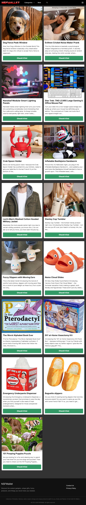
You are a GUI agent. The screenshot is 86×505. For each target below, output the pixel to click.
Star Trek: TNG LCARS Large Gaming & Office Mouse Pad (64, 101)
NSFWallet (7, 483)
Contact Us (70, 485)
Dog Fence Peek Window (15, 42)
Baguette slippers (53, 393)
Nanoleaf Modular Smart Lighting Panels (19, 101)
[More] (82, 2)
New (39, 2)
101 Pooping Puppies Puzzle (17, 453)
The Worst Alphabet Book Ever (18, 335)
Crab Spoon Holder (12, 161)
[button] (34, 2)
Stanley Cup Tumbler (55, 219)
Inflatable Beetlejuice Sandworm (61, 161)
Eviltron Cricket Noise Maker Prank (62, 42)
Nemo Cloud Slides (54, 277)
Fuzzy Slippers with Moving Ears (19, 277)
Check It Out (22, 58)
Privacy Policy (71, 488)
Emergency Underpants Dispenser (20, 393)
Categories (28, 2)
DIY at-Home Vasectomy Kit (58, 335)
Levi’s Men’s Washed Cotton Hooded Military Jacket (21, 220)
